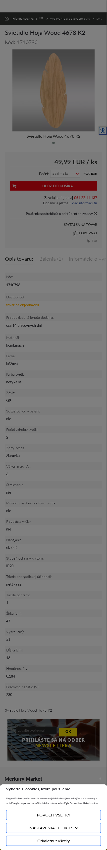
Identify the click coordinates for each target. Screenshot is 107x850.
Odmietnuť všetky (53, 841)
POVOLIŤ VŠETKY (53, 815)
